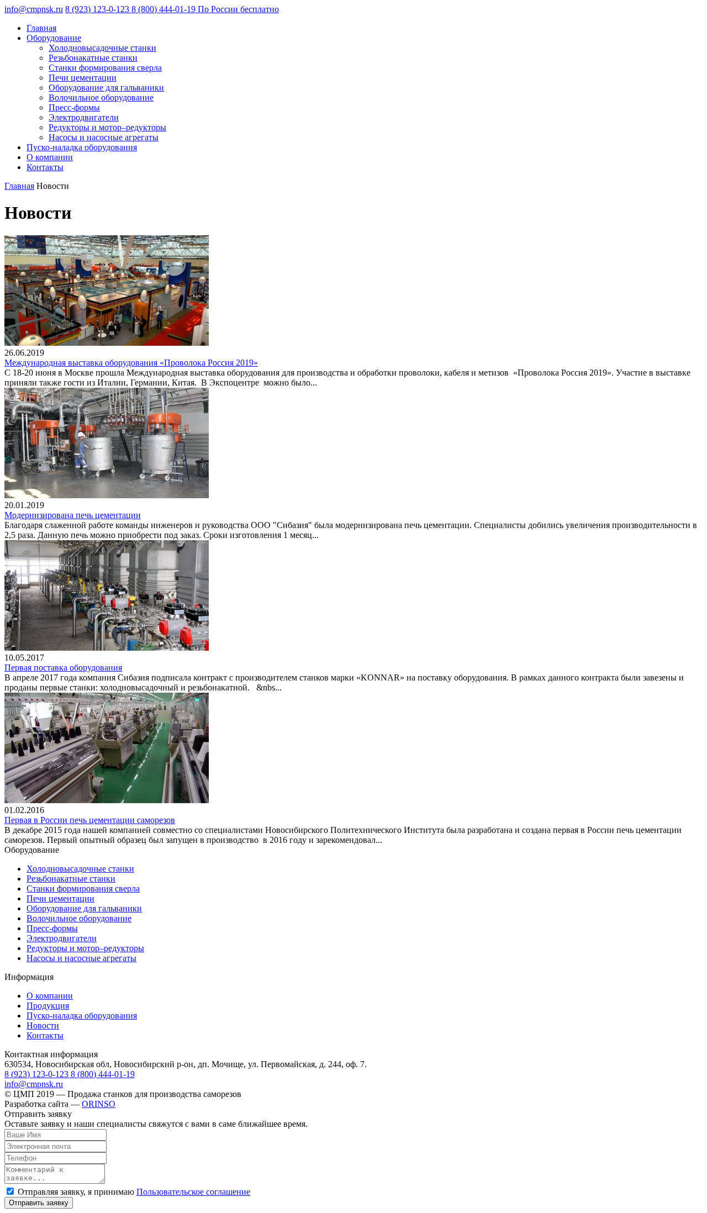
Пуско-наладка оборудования (82, 147)
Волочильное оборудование (101, 97)
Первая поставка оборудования (63, 667)
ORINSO (98, 1104)
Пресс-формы (74, 107)
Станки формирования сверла (105, 67)
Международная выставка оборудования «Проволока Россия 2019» (131, 362)
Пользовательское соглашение (193, 1191)
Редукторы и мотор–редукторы (107, 127)
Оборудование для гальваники (106, 87)
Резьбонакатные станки (93, 57)
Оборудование (54, 38)
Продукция (48, 1005)
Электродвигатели (84, 117)
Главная (41, 28)
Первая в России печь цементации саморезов (89, 820)
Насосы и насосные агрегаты (104, 137)
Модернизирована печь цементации (72, 515)
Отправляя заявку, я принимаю (134, 1191)
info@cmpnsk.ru (33, 9)
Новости (43, 1025)
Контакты (45, 167)
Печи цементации (83, 77)
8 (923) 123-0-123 (98, 9)
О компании (50, 157)
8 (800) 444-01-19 (205, 9)
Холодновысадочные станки (102, 47)
